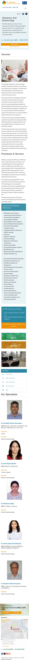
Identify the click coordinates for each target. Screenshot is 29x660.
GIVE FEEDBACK (16, 612)
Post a (14, 336)
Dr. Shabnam (7, 504)
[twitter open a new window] (26, 14)
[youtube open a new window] (7, 653)
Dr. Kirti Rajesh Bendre (8, 464)
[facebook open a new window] (23, 14)
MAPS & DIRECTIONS (14, 46)
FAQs (7, 390)
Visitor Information (10, 382)
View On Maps (5, 646)
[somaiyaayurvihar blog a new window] (9, 653)
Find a (14, 344)
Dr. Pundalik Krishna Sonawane (11, 423)
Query (13, 338)
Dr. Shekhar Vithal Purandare (10, 584)
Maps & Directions (10, 378)
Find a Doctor (9, 374)
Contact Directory (10, 386)
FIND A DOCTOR (14, 44)
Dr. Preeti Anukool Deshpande (11, 544)
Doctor (14, 346)
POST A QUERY (6, 612)
